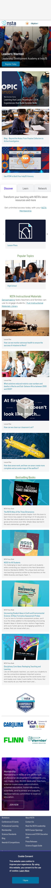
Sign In (34, 23)
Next (47, 234)
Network (42, 188)
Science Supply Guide (34, 845)
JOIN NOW (14, 804)
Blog (3, 838)
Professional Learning (10, 826)
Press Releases (31, 841)
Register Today (10, 64)
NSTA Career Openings (34, 830)
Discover (8, 188)
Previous (3, 234)
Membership (6, 830)
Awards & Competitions (11, 842)
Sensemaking (8, 300)
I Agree (25, 880)
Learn (25, 188)
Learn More (24, 870)
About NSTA (30, 817)
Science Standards (9, 834)
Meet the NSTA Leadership (35, 826)
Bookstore (5, 817)
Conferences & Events (10, 821)
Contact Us (30, 821)
